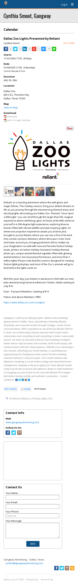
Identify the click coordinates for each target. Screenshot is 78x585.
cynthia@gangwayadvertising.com (24, 563)
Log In (64, 4)
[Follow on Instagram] (26, 380)
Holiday (36, 398)
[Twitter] (13, 434)
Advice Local (10, 579)
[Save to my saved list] (54, 50)
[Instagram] (19, 434)
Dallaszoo (25, 398)
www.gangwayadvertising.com (22, 422)
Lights (44, 398)
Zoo (50, 398)
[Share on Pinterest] (69, 129)
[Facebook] (8, 434)
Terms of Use (47, 579)
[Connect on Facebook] (16, 380)
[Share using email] (43, 50)
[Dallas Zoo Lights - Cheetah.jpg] (50, 191)
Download (12, 116)
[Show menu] (70, 4)
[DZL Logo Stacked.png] (8, 191)
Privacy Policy (32, 579)
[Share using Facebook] (6, 50)
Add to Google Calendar (18, 120)
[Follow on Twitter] (20, 380)
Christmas (14, 398)
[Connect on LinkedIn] (23, 380)
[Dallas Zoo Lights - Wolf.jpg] (19, 191)
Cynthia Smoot (12, 43)
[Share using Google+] (34, 50)
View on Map (11, 107)
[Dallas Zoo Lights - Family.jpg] (40, 191)
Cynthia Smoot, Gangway (27, 15)
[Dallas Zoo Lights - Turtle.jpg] (29, 191)
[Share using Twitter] (15, 50)
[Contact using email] (29, 380)
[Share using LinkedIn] (24, 50)
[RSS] (72, 568)
